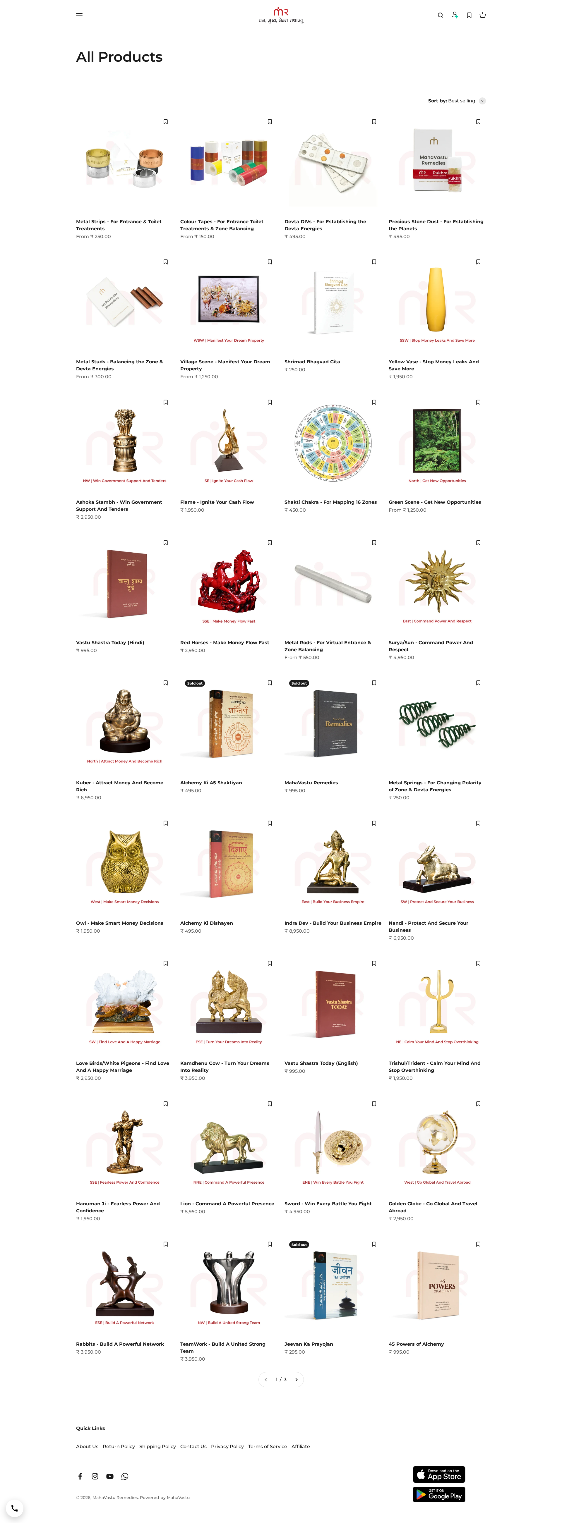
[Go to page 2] (296, 1379)
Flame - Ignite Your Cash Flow (217, 502)
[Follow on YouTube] (110, 1476)
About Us (87, 1446)
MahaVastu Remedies (311, 782)
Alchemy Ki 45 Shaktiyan (211, 782)
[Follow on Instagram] (95, 1476)
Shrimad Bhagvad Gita (312, 362)
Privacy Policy (227, 1446)
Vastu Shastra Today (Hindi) (110, 642)
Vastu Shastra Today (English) (321, 1063)
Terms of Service (267, 1446)
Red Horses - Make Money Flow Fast (224, 642)
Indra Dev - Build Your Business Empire (333, 923)
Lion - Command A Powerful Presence (227, 1203)
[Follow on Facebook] (80, 1476)
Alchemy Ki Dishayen (206, 923)
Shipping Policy (157, 1446)
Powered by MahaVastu (165, 1497)
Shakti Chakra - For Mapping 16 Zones (331, 502)
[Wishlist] (469, 15)
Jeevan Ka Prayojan (309, 1344)
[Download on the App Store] (439, 1474)
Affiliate (301, 1446)
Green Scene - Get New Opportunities (435, 502)
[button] (165, 121)
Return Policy (119, 1446)
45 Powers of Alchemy (416, 1344)
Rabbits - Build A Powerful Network (120, 1344)
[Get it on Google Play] (439, 1494)
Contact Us (193, 1446)
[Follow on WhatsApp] (125, 1476)
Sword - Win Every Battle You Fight (328, 1203)
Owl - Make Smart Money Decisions (119, 923)
